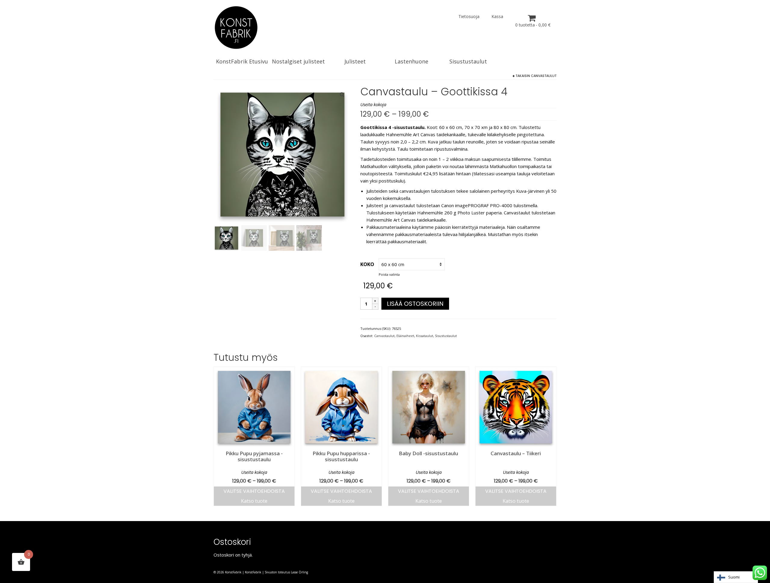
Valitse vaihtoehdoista (254, 491)
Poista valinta (389, 274)
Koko (367, 264)
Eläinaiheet (405, 335)
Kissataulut (424, 335)
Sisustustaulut (446, 335)
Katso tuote (254, 501)
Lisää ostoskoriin (415, 303)
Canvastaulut (543, 75)
